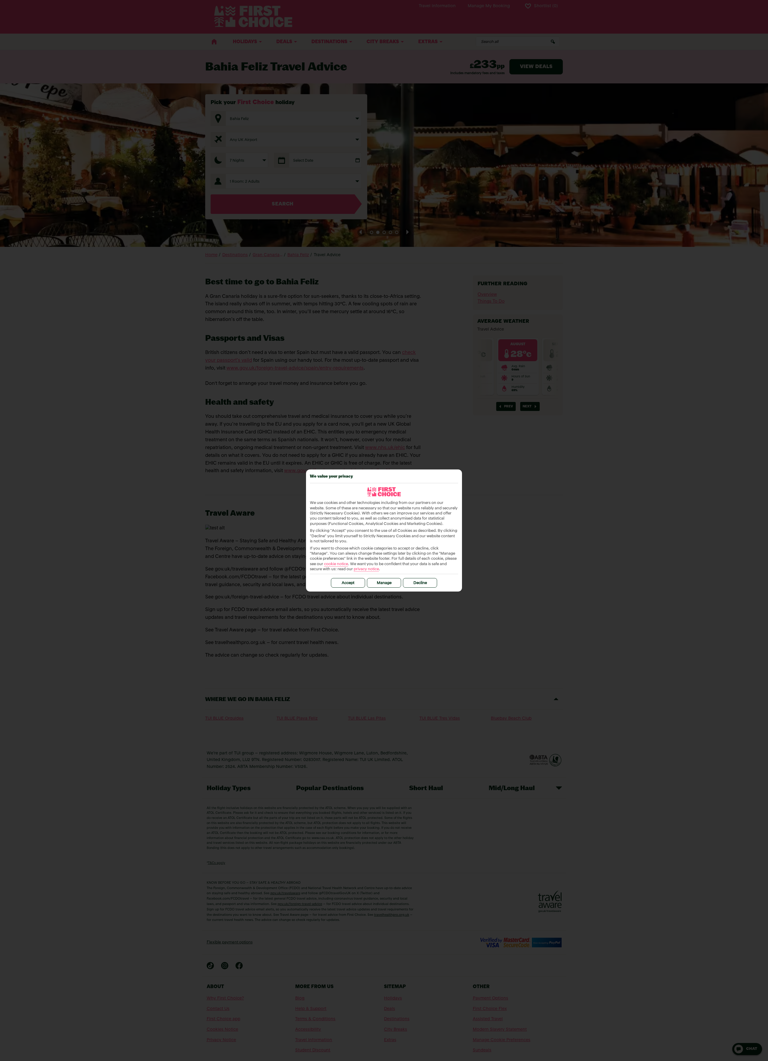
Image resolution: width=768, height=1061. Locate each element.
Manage (384, 583)
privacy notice (366, 569)
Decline (420, 583)
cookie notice (336, 564)
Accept (348, 583)
